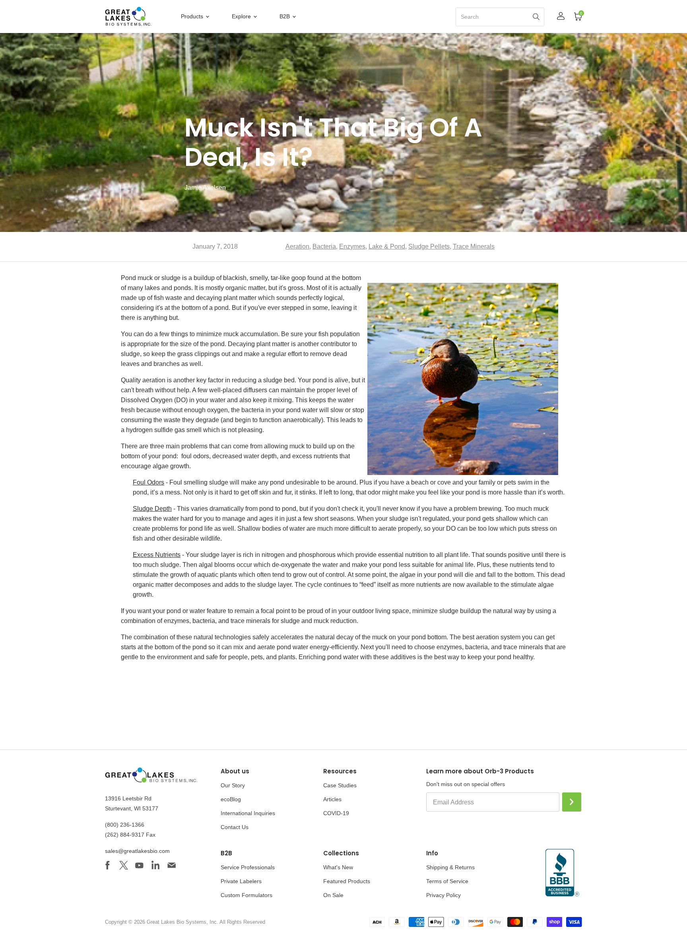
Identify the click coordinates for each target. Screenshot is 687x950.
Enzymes (352, 246)
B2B (285, 16)
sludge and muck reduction (319, 620)
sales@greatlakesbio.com (137, 851)
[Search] (536, 16)
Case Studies (340, 785)
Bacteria (324, 246)
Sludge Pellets (429, 246)
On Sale (333, 895)
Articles (332, 799)
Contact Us (234, 827)
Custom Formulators (246, 895)
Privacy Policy (443, 895)
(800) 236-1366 (124, 825)
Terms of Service (447, 881)
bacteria (476, 647)
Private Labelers (241, 881)
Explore (242, 16)
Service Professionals (248, 867)
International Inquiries (248, 813)
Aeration (297, 246)
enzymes (449, 647)
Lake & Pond (387, 246)
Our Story (233, 785)
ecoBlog (231, 799)
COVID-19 (336, 813)
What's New (338, 867)
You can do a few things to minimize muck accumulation (199, 334)
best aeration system (491, 637)
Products (193, 16)
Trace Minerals (474, 246)
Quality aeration (143, 380)
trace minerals (523, 647)
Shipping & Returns (450, 867)
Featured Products (346, 881)
